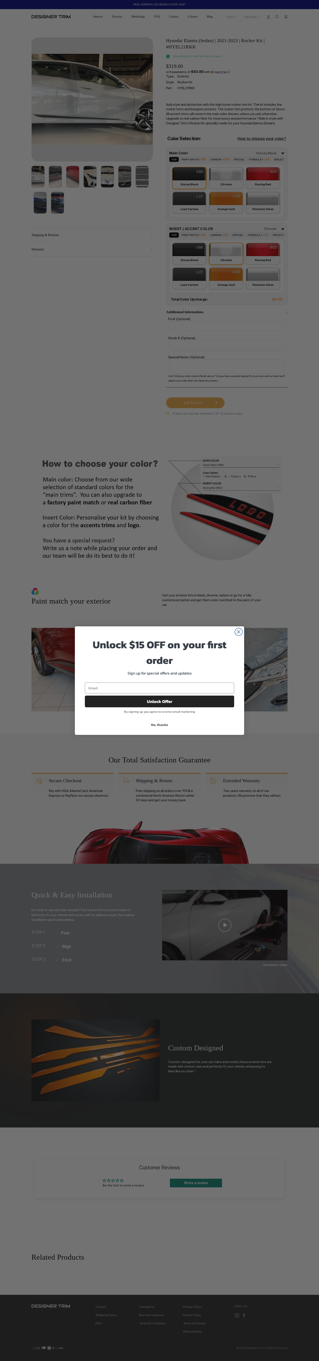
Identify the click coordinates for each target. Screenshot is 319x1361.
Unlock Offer (159, 701)
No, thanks (159, 724)
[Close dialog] (238, 632)
